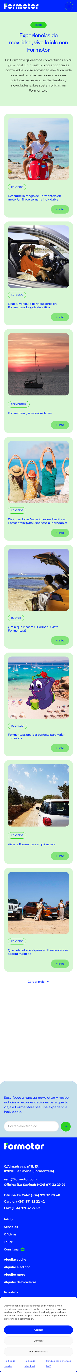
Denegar (39, 1340)
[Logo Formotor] (21, 6)
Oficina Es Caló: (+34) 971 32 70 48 (32, 1195)
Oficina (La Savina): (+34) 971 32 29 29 (34, 1185)
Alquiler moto (14, 1274)
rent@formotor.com (20, 1179)
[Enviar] (66, 1127)
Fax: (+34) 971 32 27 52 (22, 1208)
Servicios (11, 1227)
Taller (8, 1242)
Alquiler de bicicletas (20, 1282)
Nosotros (11, 1292)
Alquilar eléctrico (17, 1267)
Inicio (8, 1219)
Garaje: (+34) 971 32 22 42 (24, 1201)
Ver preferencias (38, 1351)
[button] (69, 6)
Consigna (11, 1249)
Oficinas (10, 1234)
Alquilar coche (15, 1259)
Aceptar (38, 1329)
